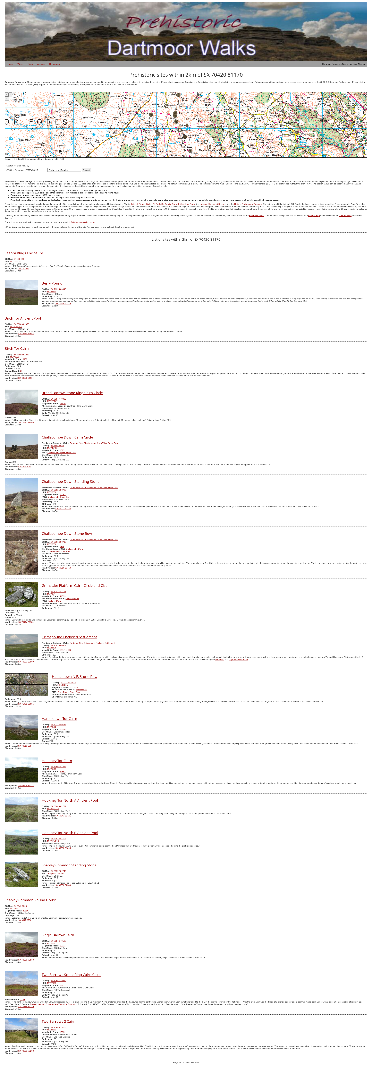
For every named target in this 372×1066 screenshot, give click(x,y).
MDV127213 (53, 841)
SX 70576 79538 (58, 941)
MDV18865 (62, 685)
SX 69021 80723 (58, 490)
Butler (149, 204)
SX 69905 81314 (58, 767)
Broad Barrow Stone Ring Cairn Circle (72, 392)
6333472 (74, 687)
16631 (63, 946)
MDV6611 (51, 769)
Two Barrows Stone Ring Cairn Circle (71, 974)
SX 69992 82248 (58, 871)
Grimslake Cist (72, 599)
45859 (25, 911)
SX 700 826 (19, 259)
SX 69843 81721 (58, 806)
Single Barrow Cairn (58, 935)
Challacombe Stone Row (59, 497)
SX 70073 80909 (58, 645)
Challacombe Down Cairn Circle (67, 437)
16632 (63, 985)
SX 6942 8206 (20, 906)
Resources (54, 64)
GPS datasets (345, 216)
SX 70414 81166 (58, 592)
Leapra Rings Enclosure (24, 253)
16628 (63, 729)
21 (21, 999)
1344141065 (65, 650)
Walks (20, 64)
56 (21, 371)
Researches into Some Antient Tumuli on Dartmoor (53, 1004)
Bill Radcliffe (158, 204)
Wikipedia (219, 659)
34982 (63, 771)
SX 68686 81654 (21, 354)
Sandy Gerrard (172, 204)
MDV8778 (51, 648)
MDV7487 (51, 943)
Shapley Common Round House (31, 900)
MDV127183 (16, 327)
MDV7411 (51, 1030)
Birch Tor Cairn (17, 348)
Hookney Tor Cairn (57, 760)
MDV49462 (52, 448)
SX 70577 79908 (58, 399)
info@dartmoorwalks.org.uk (82, 222)
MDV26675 (15, 261)
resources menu (256, 216)
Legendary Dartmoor (238, 659)
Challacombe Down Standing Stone (71, 481)
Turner (142, 204)
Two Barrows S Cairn (58, 1021)
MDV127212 (53, 809)
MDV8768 (51, 727)
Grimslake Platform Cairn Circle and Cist (74, 585)
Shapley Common (56, 873)
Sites (30, 64)
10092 (63, 495)
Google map (314, 216)
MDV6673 (14, 357)
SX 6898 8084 (57, 445)
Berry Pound (52, 283)
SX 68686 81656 (21, 324)
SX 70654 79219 (58, 981)
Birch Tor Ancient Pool (23, 318)
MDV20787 (52, 401)
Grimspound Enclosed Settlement (69, 636)
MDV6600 (51, 492)
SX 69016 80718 (58, 542)
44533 (63, 596)
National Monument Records (213, 204)
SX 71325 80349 (58, 289)
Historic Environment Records (248, 204)
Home (10, 64)
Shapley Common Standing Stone (69, 865)
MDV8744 (51, 594)
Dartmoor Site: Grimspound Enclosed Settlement (92, 643)
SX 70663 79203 (58, 1027)
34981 (25, 359)
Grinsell (134, 204)
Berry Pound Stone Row (69, 692)
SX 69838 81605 (58, 839)
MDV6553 (14, 908)
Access (41, 64)
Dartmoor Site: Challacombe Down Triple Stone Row (94, 443)
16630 (63, 403)
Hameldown (81, 690)
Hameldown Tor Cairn (59, 718)
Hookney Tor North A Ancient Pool (70, 800)
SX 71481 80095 (68, 683)
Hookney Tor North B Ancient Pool (70, 832)
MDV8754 (51, 292)
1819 (62, 450)
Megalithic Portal (187, 204)
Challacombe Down (74, 549)
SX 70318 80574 (58, 725)
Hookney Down (54, 601)
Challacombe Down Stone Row (62, 453)
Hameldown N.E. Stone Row (74, 676)
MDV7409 (51, 983)
